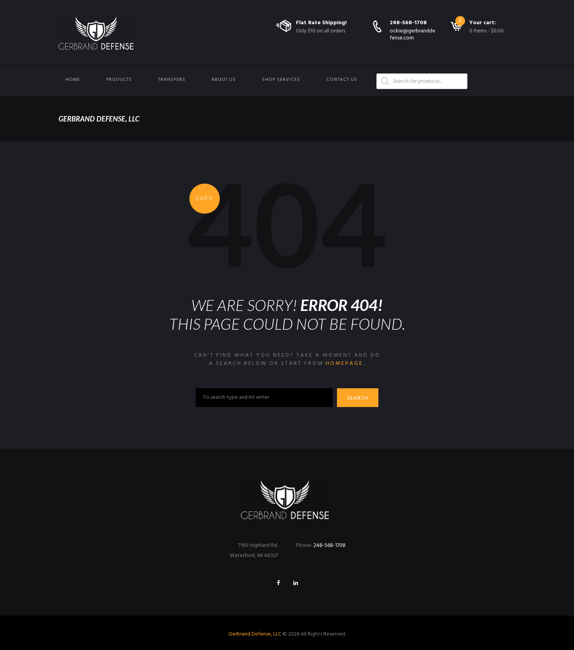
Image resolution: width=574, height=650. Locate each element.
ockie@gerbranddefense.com (412, 35)
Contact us (341, 80)
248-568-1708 (408, 22)
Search (357, 398)
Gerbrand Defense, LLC (254, 634)
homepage (344, 363)
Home (73, 80)
